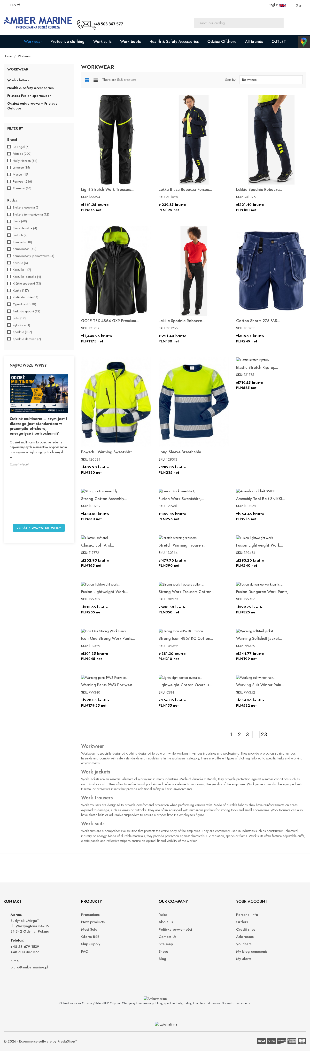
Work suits (102, 41)
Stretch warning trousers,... (183, 545)
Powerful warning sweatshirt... (108, 452)
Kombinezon (24, 249)
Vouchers (243, 944)
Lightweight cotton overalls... (185, 685)
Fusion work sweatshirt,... (181, 499)
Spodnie (22, 332)
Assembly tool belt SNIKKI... (260, 499)
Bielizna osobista (26, 207)
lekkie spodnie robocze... (182, 321)
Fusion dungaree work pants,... (263, 592)
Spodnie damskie (27, 339)
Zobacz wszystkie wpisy (39, 528)
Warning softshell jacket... (259, 638)
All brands (254, 41)
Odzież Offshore (221, 41)
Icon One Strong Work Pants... (108, 638)
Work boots (130, 41)
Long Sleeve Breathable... (181, 452)
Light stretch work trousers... (107, 189)
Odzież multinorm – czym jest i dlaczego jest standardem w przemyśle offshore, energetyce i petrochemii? (38, 426)
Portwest (22, 181)
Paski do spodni (26, 311)
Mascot (21, 174)
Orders (242, 922)
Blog (162, 958)
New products (93, 922)
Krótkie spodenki (27, 283)
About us (166, 922)
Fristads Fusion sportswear (29, 95)
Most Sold (89, 929)
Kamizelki (22, 242)
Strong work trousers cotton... (186, 592)
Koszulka (22, 270)
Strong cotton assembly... (104, 499)
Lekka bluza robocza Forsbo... (185, 189)
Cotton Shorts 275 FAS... (258, 321)
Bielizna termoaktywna (31, 214)
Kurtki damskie (25, 297)
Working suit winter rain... (260, 685)
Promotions (90, 914)
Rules (163, 914)
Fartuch (20, 235)
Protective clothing (68, 41)
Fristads (22, 154)
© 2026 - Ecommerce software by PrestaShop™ (41, 1041)
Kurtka (21, 290)
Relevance (270, 80)
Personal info (247, 914)
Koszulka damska (27, 277)
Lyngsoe (21, 167)
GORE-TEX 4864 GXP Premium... (110, 321)
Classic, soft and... (97, 545)
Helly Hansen (25, 161)
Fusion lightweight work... (259, 545)
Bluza (20, 221)
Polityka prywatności (175, 929)
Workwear (33, 41)
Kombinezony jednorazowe (33, 256)
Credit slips (245, 929)
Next (272, 735)
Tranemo (22, 188)
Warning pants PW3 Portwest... (108, 685)
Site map (166, 944)
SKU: (84, 196)
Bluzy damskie (25, 228)
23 (264, 734)
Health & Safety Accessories (174, 41)
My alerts (243, 958)
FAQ (84, 951)
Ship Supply (90, 944)
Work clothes (18, 80)
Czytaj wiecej (19, 464)
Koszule (20, 263)
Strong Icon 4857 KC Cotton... (186, 638)
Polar (19, 318)
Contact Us (167, 936)
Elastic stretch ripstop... (257, 367)
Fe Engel (21, 147)
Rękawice (21, 325)
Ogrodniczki (24, 304)
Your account (251, 901)
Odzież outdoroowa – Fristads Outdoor (32, 106)
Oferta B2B (90, 936)
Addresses (245, 936)
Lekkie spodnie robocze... (259, 189)
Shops (163, 951)
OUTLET (278, 41)
